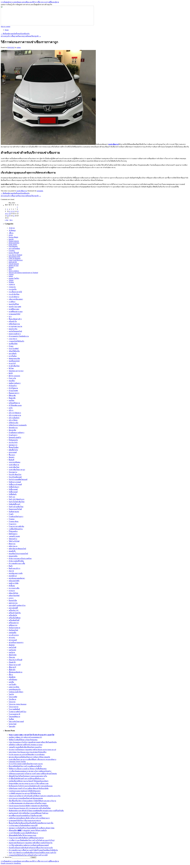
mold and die (13, 262)
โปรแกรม (12, 702)
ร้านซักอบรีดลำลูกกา (16, 516)
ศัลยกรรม (12, 544)
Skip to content (5, 26)
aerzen (11, 235)
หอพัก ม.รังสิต (13, 583)
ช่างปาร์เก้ (12, 363)
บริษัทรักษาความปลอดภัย (18, 425)
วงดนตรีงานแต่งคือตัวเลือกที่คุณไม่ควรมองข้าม (25, 747)
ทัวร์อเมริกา (13, 385)
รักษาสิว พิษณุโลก (15, 474)
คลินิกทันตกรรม (14, 324)
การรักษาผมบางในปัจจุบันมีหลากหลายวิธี (23, 825)
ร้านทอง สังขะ (14, 521)
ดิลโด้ (11, 373)
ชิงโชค (11, 368)
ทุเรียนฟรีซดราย (14, 403)
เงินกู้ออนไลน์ (13, 630)
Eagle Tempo (13, 244)
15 (18, 211)
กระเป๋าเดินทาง (14, 297)
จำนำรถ (12, 228)
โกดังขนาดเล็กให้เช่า (16, 692)
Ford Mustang (13, 246)
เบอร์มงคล (12, 650)
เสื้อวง (11, 233)
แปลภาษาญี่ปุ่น (14, 687)
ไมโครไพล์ (12, 724)
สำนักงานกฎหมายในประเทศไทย (20, 558)
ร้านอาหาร (12, 524)
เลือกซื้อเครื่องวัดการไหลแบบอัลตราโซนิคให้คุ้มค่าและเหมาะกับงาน (32, 801)
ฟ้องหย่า (11, 457)
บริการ (11, 410)
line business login (14, 256)
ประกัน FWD (13, 442)
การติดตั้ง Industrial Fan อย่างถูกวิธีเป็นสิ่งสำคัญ (25, 793)
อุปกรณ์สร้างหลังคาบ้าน (17, 605)
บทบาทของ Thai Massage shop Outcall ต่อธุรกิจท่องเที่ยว (27, 752)
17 (8, 213)
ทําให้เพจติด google (15, 405)
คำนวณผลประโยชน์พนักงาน (19, 336)
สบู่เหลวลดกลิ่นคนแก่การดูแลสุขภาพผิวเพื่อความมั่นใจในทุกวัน (30, 843)
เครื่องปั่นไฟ (13, 615)
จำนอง (11, 346)
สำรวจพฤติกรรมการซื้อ (17, 563)
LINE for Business (14, 258)
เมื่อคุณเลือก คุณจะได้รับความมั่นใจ (28, 830)
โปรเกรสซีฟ (13, 697)
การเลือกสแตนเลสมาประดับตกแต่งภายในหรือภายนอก (28, 803)
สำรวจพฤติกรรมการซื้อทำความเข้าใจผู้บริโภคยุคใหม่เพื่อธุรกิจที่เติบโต (33, 850)
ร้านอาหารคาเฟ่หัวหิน (16, 526)
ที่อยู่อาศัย (12, 398)
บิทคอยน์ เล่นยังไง (15, 437)
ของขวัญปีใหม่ (14, 304)
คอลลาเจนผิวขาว (15, 334)
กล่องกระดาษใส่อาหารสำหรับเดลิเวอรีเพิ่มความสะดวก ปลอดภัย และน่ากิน (34, 796)
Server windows (14, 271)
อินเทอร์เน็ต (13, 600)
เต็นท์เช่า (12, 645)
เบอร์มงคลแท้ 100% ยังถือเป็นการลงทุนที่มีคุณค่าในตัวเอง (28, 813)
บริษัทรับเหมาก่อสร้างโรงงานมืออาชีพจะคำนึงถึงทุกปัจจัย (28, 788)
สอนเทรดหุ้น (13, 556)
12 (12, 211)
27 (14, 216)
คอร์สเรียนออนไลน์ (15, 331)
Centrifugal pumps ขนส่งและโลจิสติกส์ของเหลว (25, 791)
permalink (40, 191)
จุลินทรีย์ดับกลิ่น (14, 351)
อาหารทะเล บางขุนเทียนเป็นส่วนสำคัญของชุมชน (26, 798)
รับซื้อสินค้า (13, 494)
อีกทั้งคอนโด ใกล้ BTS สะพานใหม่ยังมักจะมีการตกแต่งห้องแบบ (30, 786)
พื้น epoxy (12, 455)
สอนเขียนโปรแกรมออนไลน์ (18, 553)
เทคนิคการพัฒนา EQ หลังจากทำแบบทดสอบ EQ (25, 737)
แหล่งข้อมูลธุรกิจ (14, 689)
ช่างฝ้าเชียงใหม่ (14, 366)
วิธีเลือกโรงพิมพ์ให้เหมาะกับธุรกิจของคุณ (23, 740)
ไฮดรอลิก (12, 726)
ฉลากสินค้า (13, 353)
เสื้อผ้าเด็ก (12, 669)
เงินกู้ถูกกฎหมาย (14, 627)
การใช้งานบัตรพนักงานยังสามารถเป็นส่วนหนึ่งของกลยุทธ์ (29, 845)
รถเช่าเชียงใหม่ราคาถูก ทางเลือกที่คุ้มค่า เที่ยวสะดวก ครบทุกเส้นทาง (32, 759)
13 (14, 211)
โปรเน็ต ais (12, 699)
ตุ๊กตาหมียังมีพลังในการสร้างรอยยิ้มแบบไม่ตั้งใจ (25, 766)
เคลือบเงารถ (13, 625)
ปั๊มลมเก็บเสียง (14, 447)
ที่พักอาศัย (12, 395)
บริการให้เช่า (13, 420)
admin (19, 47)
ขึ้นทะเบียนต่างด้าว (15, 319)
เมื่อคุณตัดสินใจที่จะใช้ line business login (22, 835)
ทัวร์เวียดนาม (13, 388)
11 (9, 211)
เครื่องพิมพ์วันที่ (14, 620)
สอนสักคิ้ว (12, 551)
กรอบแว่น (12, 287)
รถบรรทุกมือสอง (14, 462)
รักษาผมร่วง (13, 472)
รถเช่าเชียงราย (21, 191)
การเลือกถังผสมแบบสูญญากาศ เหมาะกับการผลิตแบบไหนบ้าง (30, 771)
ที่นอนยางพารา (14, 393)
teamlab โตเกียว (14, 278)
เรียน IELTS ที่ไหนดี (15, 660)
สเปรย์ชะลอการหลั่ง (16, 573)
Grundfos (12, 250)
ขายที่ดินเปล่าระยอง (16, 311)
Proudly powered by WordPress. (11, 863)
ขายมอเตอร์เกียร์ (14, 314)
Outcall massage (14, 264)
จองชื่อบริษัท (13, 343)
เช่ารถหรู (12, 637)
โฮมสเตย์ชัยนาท (14, 716)
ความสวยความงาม (15, 326)
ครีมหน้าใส (13, 321)
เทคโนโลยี (12, 647)
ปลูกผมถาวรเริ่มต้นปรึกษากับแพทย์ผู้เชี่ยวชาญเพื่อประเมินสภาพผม (31, 828)
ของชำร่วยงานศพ (15, 306)
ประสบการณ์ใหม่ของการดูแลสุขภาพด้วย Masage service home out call (32, 749)
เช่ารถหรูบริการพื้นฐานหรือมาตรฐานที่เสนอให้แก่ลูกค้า (21, 36)
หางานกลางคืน (14, 588)
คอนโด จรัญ (13, 329)
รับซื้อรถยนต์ (13, 489)
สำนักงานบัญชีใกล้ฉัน (16, 561)
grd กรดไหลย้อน (14, 248)
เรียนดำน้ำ (12, 662)
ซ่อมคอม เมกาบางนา (16, 371)
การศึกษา (12, 301)
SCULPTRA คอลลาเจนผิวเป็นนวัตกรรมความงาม (26, 764)
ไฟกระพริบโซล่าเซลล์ (16, 721)
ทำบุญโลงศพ (13, 390)
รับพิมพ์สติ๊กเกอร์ (14, 504)
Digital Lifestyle (14, 241)
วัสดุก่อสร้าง (13, 539)
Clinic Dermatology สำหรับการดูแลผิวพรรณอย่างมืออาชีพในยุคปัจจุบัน (33, 742)
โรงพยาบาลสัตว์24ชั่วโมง (17, 711)
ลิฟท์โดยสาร (13, 534)
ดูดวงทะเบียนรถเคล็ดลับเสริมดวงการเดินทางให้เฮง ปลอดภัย (29, 757)
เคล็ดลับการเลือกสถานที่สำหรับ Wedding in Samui (25, 744)
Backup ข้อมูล (13, 237)
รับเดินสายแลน (14, 511)
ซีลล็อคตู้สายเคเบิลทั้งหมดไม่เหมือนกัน (15, 33)
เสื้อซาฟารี (12, 667)
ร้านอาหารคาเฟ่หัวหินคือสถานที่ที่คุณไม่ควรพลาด (26, 838)
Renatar (11, 267)
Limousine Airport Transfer (17, 761)
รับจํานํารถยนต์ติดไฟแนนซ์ (18, 479)
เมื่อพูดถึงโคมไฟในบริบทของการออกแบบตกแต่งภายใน (28, 776)
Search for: (8, 857)
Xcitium (11, 282)
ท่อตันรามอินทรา (15, 383)
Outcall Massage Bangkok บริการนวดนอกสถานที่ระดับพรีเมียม (30, 808)
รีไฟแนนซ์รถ (13, 531)
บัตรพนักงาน (13, 427)
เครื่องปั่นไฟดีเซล (14, 618)
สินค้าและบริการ (14, 568)
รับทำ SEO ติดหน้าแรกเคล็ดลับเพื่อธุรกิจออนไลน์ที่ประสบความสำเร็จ (32, 852)
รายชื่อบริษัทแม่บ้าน (16, 529)
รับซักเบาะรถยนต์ (15, 482)
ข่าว (10, 316)
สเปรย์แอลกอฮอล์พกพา (17, 578)
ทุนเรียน (11, 400)
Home (7, 30)
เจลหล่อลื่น (12, 632)
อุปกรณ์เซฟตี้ (13, 608)
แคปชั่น (11, 682)
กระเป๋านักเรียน (14, 294)
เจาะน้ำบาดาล (14, 635)
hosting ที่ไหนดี (14, 253)
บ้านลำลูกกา (13, 435)
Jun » (11, 220)
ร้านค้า (11, 514)
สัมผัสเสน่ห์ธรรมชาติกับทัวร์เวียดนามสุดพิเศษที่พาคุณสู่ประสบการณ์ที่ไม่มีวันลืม (36, 810)
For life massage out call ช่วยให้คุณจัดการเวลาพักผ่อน (27, 754)
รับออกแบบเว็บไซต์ (15, 509)
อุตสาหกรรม (13, 603)
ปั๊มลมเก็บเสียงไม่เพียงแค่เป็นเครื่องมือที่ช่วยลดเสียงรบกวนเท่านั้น (31, 823)
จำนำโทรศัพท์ (14, 348)
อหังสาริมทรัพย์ (14, 595)
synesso (11, 274)
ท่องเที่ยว (12, 381)
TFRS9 (11, 280)
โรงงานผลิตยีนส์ (14, 709)
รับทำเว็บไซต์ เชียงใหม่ (16, 502)
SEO (10, 269)
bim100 (11, 239)
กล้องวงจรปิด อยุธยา (16, 299)
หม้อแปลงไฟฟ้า (14, 581)
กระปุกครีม (13, 289)
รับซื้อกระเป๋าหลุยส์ (15, 484)
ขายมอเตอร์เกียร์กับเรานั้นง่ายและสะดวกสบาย (25, 820)
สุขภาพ (11, 571)
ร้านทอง (11, 519)
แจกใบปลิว (12, 684)
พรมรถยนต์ (13, 452)
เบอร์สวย (12, 652)
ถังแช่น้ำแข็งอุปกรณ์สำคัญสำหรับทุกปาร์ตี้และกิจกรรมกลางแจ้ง (31, 848)
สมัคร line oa (13, 546)
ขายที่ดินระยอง (14, 309)
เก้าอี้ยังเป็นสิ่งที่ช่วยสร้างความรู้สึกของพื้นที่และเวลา (27, 778)
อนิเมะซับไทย (13, 593)
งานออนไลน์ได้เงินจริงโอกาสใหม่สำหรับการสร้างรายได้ (28, 855)
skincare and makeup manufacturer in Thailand (23, 272)
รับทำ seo (12, 497)
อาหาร (11, 598)
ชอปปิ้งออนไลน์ (14, 361)
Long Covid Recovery (16, 260)
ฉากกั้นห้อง (13, 356)
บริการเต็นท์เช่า (14, 418)
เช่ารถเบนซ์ (13, 640)
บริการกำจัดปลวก (15, 413)
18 (10, 213)
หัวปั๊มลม (12, 586)
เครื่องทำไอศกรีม (15, 613)
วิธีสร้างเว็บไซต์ (14, 541)
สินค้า (11, 566)
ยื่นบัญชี (11, 460)
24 (8, 216)
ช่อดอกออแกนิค (14, 358)
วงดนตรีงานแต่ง (14, 536)
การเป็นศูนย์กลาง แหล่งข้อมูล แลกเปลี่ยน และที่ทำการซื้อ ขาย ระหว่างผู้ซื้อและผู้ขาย (30, 2)
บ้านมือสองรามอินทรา (16, 432)
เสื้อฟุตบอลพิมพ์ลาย (15, 672)
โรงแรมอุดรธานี (14, 714)
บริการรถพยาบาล (15, 415)
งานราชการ (13, 339)
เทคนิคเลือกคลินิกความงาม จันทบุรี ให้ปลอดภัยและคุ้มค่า (28, 781)
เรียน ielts (12, 657)
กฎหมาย (12, 284)
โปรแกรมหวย (13, 707)
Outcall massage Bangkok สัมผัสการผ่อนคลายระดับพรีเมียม (28, 806)
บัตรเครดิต (12, 430)
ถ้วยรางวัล (12, 378)
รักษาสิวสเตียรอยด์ (15, 477)
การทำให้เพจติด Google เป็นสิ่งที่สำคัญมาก (23, 833)
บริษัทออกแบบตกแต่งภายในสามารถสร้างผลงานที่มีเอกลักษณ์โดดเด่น (33, 773)
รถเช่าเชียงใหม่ (14, 467)
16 (6, 213)
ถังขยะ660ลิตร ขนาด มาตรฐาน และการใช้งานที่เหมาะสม (28, 783)
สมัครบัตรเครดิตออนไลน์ (17, 548)
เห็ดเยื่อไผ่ (12, 677)
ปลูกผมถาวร (13, 445)
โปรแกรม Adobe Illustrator (17, 704)
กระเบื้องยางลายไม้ (15, 292)
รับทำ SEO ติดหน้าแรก (16, 499)
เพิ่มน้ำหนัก (13, 655)
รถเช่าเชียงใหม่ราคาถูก (17, 469)
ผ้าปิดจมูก (12, 230)
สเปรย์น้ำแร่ (13, 576)
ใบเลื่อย (11, 719)
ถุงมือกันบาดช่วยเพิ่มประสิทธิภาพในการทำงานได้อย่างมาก (29, 818)
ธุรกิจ (10, 408)
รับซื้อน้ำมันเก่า (14, 487)
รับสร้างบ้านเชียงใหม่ (16, 506)
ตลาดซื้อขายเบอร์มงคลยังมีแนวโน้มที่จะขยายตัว (25, 815)
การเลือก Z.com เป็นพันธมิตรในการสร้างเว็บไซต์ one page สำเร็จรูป (31, 840)
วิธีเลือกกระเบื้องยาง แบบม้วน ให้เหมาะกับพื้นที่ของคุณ (28, 768)
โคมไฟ (11, 694)
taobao (11, 276)
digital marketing (14, 243)
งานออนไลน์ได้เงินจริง (16, 341)
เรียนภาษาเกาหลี (14, 665)
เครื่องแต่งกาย (14, 623)
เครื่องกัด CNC (14, 610)
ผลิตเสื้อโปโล (13, 450)
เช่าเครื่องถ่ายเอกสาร (16, 642)
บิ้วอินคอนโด (13, 440)
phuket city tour (14, 265)
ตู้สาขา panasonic (14, 376)
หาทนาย (12, 590)
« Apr (6, 220)
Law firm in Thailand (15, 255)
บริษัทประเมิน (13, 423)
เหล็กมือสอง (13, 679)
